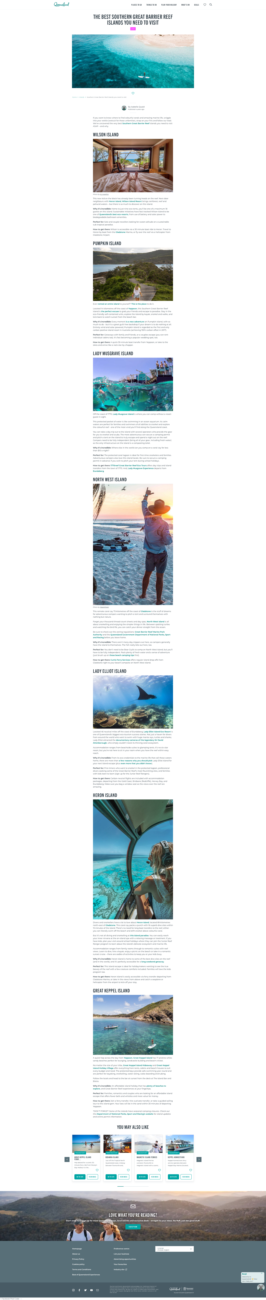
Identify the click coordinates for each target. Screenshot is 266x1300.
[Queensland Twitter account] (85, 1290)
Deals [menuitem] (196, 4)
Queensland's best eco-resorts (113, 214)
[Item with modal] (133, 61)
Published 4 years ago (136, 109)
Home (74, 97)
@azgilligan (104, 607)
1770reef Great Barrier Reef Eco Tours (129, 465)
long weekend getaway (152, 961)
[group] (86, 1160)
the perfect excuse (110, 311)
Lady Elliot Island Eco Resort (157, 731)
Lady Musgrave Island (123, 414)
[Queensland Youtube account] (91, 1290)
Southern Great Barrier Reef (135, 123)
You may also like (133, 1126)
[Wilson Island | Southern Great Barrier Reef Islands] (133, 61)
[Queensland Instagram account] (73, 1290)
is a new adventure (135, 321)
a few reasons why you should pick (135, 760)
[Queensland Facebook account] (79, 1290)
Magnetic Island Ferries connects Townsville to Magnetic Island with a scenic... (148, 1162)
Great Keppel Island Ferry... (82, 1158)
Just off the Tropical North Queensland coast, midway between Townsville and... (115, 1162)
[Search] (210, 4)
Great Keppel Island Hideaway (137, 1065)
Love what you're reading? (133, 1214)
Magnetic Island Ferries (147, 1157)
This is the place (139, 304)
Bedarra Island (112, 1157)
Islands (81, 97)
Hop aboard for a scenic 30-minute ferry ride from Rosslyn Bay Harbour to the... (85, 1165)
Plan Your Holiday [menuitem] (169, 4)
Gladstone (120, 232)
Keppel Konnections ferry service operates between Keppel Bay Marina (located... (178, 1162)
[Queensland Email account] (97, 1290)
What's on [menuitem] (185, 4)
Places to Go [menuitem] (136, 4)
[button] (67, 1159)
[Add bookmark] (133, 93)
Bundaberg (98, 471)
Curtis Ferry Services (120, 660)
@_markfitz (104, 194)
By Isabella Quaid (136, 107)
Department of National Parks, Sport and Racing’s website (125, 1114)
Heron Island (115, 201)
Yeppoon (132, 308)
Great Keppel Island (142, 1058)
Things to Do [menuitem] (151, 4)
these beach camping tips (122, 655)
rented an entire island (108, 304)
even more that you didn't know (136, 763)
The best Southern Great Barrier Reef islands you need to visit (133, 19)
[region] (133, 127)
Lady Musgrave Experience (141, 468)
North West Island (155, 621)
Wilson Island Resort (132, 201)
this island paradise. (139, 935)
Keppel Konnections (176, 1157)
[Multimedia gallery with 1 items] (133, 61)
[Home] (61, 6)
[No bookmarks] (205, 5)
